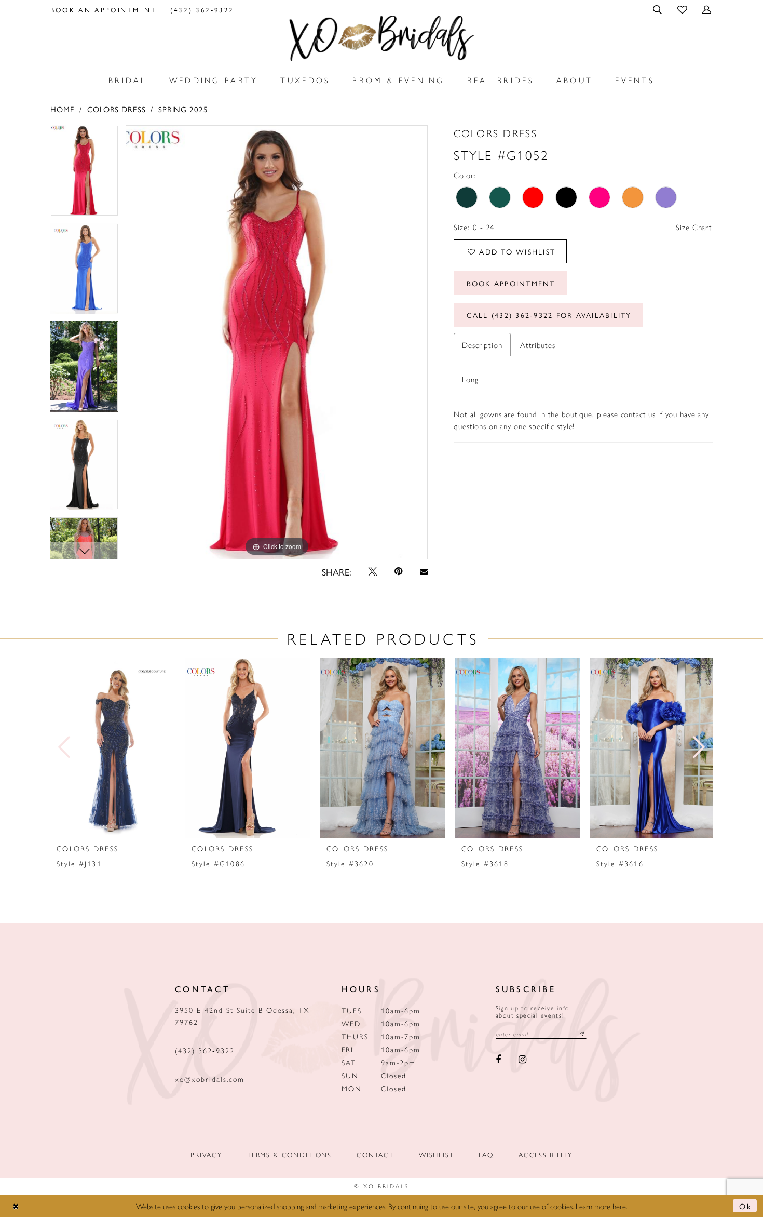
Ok (745, 1205)
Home (62, 108)
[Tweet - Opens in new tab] (372, 571)
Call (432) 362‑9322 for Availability (549, 315)
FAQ (486, 1154)
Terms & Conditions (289, 1154)
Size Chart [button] (694, 226)
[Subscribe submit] (582, 1034)
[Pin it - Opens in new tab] (398, 571)
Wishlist (436, 1154)
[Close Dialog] (16, 1206)
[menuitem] (104, 9)
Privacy (206, 1154)
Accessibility (546, 1154)
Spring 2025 (183, 108)
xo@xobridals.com (209, 1079)
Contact (375, 1154)
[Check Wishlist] (683, 9)
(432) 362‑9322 (205, 1050)
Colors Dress (116, 108)
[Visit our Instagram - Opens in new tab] (522, 1060)
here (619, 1205)
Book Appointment (511, 283)
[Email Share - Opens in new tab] (423, 572)
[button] (658, 9)
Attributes (537, 344)
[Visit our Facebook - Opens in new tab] (499, 1060)
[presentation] (112, 748)
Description (482, 344)
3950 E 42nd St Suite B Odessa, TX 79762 (242, 1016)
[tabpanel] (84, 174)
